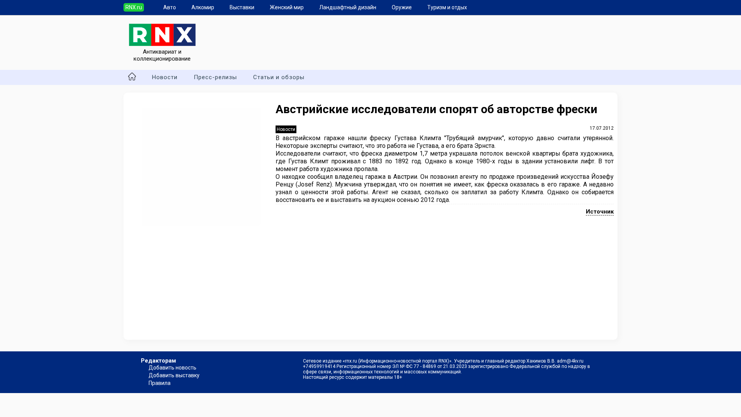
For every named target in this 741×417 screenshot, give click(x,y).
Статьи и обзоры (279, 77)
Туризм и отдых (447, 7)
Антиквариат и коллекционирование (162, 55)
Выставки (242, 7)
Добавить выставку (174, 375)
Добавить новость (172, 367)
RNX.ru (133, 7)
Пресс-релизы (215, 77)
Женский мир (287, 7)
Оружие (402, 7)
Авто (169, 7)
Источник (600, 211)
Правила (160, 383)
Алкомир (202, 7)
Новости (165, 77)
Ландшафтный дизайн (347, 7)
